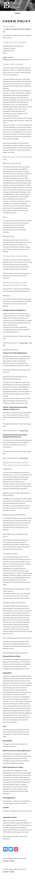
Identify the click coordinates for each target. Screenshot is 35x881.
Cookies (11, 861)
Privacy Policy (23, 343)
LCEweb (5, 861)
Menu (18, 13)
